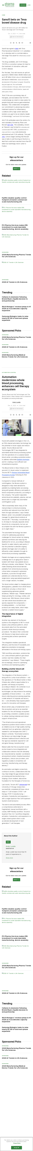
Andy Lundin (16, 402)
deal (17, 48)
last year (10, 125)
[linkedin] (13, 43)
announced (23, 784)
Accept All (16, 1147)
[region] (16, 1144)
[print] (30, 43)
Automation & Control (9, 372)
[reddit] (19, 43)
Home (3, 15)
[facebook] (11, 43)
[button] (3, 5)
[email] (22, 43)
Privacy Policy (17, 1143)
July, (3, 136)
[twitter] (16, 43)
